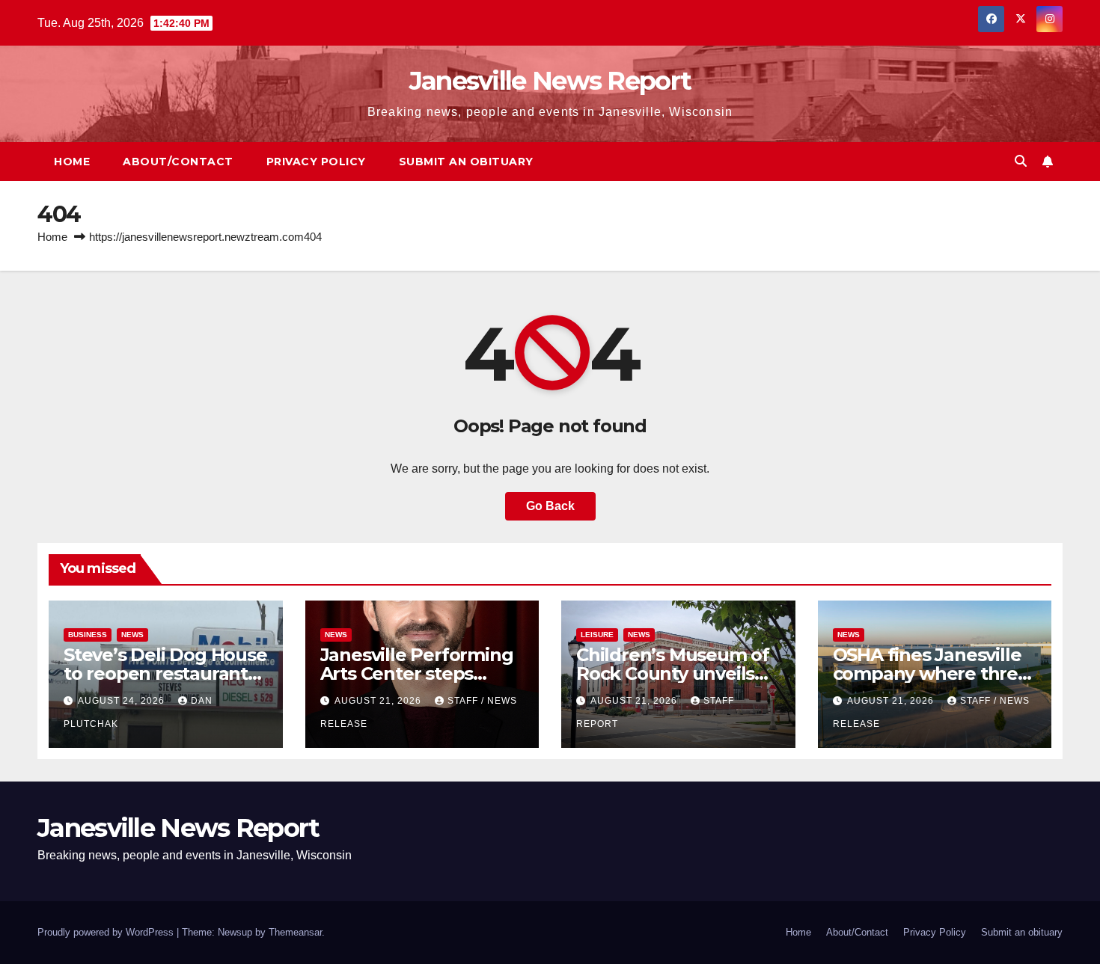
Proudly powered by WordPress (107, 932)
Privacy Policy (316, 161)
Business (87, 634)
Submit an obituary (466, 161)
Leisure (597, 634)
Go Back (550, 506)
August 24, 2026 (123, 701)
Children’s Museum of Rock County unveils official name (672, 673)
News (132, 634)
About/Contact (178, 161)
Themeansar (295, 932)
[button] (1021, 161)
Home (72, 161)
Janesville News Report (550, 80)
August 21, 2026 (379, 701)
